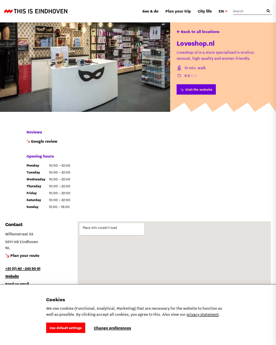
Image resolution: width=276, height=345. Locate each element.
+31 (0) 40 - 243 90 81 (22, 268)
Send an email (17, 283)
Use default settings (66, 328)
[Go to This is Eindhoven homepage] (35, 11)
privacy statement (203, 314)
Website (12, 276)
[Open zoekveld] (268, 11)
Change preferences (112, 327)
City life (205, 11)
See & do (150, 11)
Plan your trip (178, 11)
